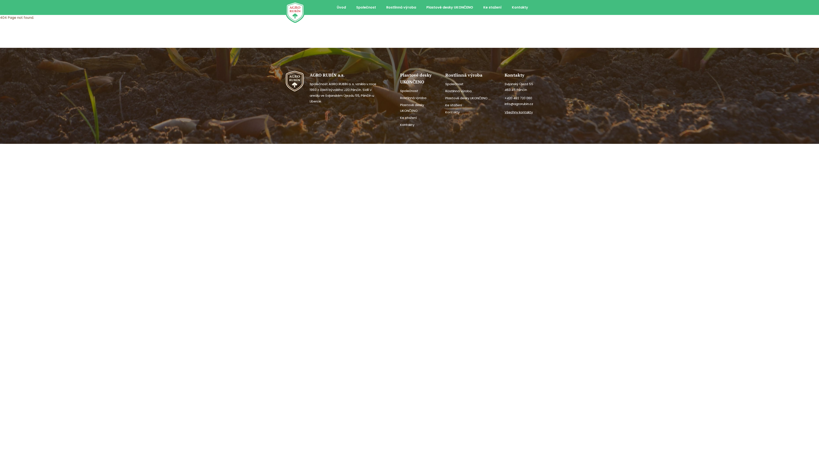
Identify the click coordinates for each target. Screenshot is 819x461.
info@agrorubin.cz (519, 104)
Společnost (366, 7)
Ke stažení (492, 7)
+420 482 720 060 (518, 98)
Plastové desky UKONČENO (449, 7)
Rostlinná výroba (401, 7)
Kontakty (520, 7)
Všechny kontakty (519, 112)
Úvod (341, 7)
